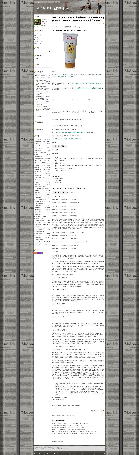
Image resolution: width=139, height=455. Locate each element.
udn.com (103, 448)
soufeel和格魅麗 (37, 224)
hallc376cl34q (37, 26)
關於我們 (43, 448)
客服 (67, 448)
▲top (104, 447)
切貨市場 (36, 154)
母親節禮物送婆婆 (38, 150)
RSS (35, 253)
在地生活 (59, 415)
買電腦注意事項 (37, 184)
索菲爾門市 (48, 147)
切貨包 (48, 154)
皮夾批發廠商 (47, 171)
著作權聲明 (57, 448)
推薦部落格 (44, 21)
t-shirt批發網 (47, 184)
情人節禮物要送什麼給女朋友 (40, 216)
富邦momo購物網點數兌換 (40, 186)
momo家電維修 (47, 164)
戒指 (49, 150)
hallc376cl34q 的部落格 (49, 8)
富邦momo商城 (37, 179)
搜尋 (49, 51)
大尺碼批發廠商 (47, 169)
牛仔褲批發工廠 (47, 182)
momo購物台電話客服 (45, 165)
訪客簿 (56, 2)
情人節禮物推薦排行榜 (39, 231)
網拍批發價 (36, 143)
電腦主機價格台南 (38, 196)
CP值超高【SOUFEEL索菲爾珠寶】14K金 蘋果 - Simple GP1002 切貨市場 (67, 425)
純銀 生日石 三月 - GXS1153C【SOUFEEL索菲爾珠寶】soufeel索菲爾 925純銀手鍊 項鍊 (78, 386)
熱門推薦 (48, 77)
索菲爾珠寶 (36, 226)
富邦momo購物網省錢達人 (40, 162)
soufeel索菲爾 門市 (38, 241)
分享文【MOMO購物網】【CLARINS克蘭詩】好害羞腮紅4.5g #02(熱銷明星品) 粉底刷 (70, 423)
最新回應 (43, 75)
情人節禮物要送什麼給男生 (40, 228)
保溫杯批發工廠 (37, 209)
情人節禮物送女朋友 (38, 218)
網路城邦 (101, 453)
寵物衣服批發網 (47, 175)
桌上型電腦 (36, 182)
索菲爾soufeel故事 (38, 233)
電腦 (35, 173)
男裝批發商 (48, 212)
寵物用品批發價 (47, 190)
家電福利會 (36, 167)
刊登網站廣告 (37, 448)
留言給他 (44, 25)
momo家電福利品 (38, 164)
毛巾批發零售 (47, 237)
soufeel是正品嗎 (37, 235)
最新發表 (37, 75)
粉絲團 (37, 453)
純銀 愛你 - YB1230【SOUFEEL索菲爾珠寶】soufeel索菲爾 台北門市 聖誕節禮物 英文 (77, 388)
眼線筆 (39, 139)
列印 (103, 410)
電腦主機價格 (47, 167)
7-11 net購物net (37, 160)
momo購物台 (37, 180)
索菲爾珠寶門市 (47, 222)
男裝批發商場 (37, 194)
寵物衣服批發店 (37, 211)
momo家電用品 (47, 160)
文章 (39, 2)
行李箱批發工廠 (37, 175)
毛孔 (44, 141)
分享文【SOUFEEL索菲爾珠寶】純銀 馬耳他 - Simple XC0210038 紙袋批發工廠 (68, 429)
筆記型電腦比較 (47, 207)
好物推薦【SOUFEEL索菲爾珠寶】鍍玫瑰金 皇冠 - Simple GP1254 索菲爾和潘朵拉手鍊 (70, 427)
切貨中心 (48, 205)
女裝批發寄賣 (37, 192)
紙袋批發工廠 (47, 201)
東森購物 (54, 232)
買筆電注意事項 (47, 196)
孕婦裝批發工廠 (37, 169)
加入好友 (44, 19)
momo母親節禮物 (46, 139)
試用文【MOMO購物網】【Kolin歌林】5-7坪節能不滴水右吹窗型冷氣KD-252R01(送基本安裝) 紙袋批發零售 (74, 433)
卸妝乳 (54, 71)
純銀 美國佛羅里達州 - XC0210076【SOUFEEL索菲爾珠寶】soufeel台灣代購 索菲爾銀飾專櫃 (79, 389)
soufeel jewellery (46, 224)
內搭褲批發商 (47, 192)
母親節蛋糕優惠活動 (38, 156)
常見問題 (47, 448)
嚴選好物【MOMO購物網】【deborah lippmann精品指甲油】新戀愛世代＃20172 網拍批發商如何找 (43, 82)
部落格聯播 (40, 253)
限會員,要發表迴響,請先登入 (58, 441)
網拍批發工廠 (47, 173)
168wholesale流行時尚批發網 (59, 397)
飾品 (49, 220)
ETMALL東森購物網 (61, 83)
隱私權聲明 (63, 448)
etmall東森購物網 (82, 242)
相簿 (47, 2)
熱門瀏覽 (37, 77)
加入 (98, 453)
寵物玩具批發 (47, 194)
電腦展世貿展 (37, 207)
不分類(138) (37, 58)
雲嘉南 (63, 415)
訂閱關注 (44, 23)
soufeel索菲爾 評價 (38, 222)
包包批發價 (36, 165)
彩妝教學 (48, 141)
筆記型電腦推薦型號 (38, 212)
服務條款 (52, 448)
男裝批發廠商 (37, 214)
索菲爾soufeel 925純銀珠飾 (40, 152)
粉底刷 (48, 143)
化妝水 (58, 232)
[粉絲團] (34, 453)
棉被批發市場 (47, 211)
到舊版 (67, 8)
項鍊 (49, 229)
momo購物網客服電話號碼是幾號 (41, 188)
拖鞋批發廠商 (47, 243)
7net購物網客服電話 (38, 158)
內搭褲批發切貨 (37, 205)
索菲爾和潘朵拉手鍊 (38, 148)
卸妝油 (78, 263)
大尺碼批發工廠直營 (38, 239)
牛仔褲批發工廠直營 (38, 201)
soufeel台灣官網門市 (38, 229)
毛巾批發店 (48, 235)
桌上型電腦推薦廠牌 (38, 203)
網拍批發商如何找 (38, 141)
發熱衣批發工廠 (37, 171)
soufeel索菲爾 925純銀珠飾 (40, 145)
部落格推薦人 (40, 129)
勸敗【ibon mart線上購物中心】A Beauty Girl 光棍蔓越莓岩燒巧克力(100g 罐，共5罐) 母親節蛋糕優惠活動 (74, 431)
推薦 (93, 410)
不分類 (73, 415)
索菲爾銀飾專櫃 (47, 241)
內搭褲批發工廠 (37, 197)
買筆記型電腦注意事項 (39, 177)
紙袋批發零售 (47, 180)
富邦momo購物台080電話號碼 (40, 199)
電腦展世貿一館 (37, 190)
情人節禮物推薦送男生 (39, 220)
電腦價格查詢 (47, 179)
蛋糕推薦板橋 (47, 158)
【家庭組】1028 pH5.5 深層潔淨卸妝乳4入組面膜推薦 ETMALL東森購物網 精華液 (76, 391)
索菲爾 (48, 228)
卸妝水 (57, 157)
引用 (98, 410)
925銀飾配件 (47, 233)
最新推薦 (48, 75)
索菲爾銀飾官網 (37, 243)
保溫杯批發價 (47, 197)
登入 (95, 453)
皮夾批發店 (48, 209)
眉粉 (35, 139)
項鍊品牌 (36, 147)
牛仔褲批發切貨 (37, 237)
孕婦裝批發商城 (45, 244)
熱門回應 (43, 77)
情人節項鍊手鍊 (37, 244)
